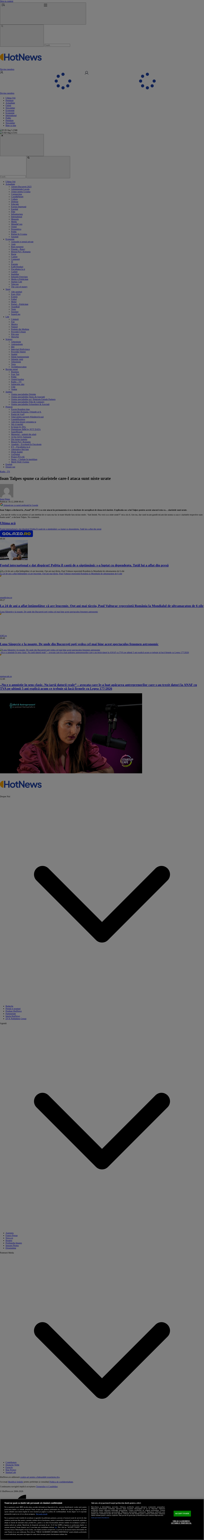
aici (56, 1527)
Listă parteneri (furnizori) (100, 1517)
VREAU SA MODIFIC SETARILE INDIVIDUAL (181, 1522)
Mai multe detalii (41, 1514)
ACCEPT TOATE (182, 1513)
